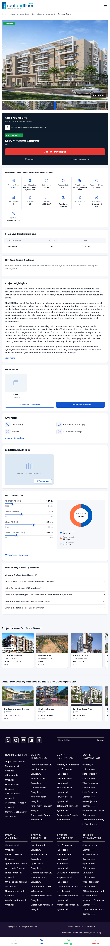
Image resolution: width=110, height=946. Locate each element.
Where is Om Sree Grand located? (21, 575)
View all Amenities (14, 438)
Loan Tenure (11, 522)
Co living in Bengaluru (41, 872)
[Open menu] (105, 6)
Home (4, 14)
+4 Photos (99, 95)
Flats (13, 188)
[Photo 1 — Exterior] (28, 105)
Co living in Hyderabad (68, 872)
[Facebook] (8, 740)
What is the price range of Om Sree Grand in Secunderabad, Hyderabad (38, 594)
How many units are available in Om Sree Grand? (28, 601)
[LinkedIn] (31, 740)
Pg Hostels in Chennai (16, 863)
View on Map (44, 481)
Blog (99, 932)
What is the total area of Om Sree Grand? (24, 607)
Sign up (100, 740)
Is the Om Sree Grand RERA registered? (23, 588)
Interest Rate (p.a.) (15, 532)
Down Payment (12, 511)
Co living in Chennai (15, 868)
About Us (79, 926)
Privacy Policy (89, 932)
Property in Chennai (15, 761)
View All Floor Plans (31, 404)
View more (10, 358)
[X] (39, 740)
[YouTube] (23, 740)
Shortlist (30, 159)
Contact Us (90, 926)
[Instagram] (16, 740)
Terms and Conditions (72, 932)
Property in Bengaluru (41, 764)
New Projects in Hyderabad (43, 14)
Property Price (13, 501)
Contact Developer (55, 151)
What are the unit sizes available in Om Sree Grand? (29, 581)
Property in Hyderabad (19, 14)
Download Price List (81, 159)
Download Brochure (81, 404)
